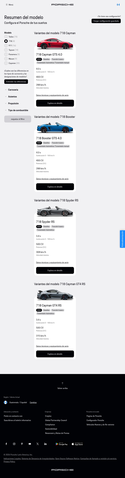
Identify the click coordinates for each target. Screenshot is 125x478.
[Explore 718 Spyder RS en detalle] (55, 211)
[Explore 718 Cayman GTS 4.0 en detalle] (55, 43)
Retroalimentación (122, 239)
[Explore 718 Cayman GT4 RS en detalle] (55, 294)
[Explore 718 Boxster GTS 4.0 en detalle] (55, 127)
